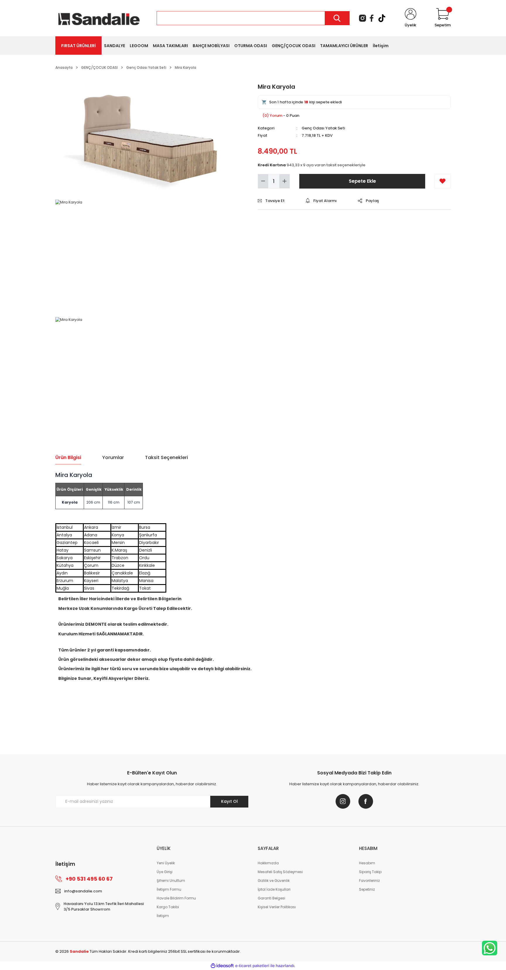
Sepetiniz (367, 889)
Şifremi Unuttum (171, 880)
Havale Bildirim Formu (176, 898)
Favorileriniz (369, 880)
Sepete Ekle (362, 181)
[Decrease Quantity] (263, 181)
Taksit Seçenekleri (166, 457)
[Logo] (99, 17)
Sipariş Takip (370, 871)
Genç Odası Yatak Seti (323, 128)
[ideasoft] (222, 966)
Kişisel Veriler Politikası (277, 906)
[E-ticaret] (252, 965)
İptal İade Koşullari (274, 889)
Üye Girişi (164, 871)
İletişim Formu (169, 889)
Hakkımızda (268, 862)
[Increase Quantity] (284, 181)
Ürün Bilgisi (68, 457)
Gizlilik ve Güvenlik (274, 880)
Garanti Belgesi (271, 898)
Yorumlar (113, 457)
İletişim (163, 915)
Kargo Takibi (168, 906)
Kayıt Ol (229, 801)
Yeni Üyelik (166, 862)
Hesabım (367, 862)
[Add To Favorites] (443, 181)
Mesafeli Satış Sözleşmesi (280, 871)
